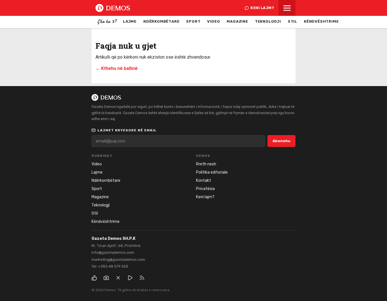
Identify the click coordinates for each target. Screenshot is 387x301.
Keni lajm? (262, 8)
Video (213, 21)
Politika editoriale (212, 172)
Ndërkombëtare (161, 21)
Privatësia (205, 188)
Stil (292, 21)
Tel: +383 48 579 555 (110, 266)
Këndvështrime (321, 21)
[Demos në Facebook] (94, 278)
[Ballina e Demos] (112, 8)
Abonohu (281, 141)
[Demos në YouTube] (130, 278)
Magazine (237, 21)
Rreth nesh (206, 164)
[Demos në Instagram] (106, 278)
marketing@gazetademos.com (118, 259)
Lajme (130, 21)
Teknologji (268, 21)
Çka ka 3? (106, 21)
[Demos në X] (118, 278)
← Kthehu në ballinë (116, 68)
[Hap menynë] (286, 8)
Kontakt (203, 180)
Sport (193, 21)
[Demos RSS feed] (142, 278)
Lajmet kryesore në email (127, 130)
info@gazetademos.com (113, 252)
